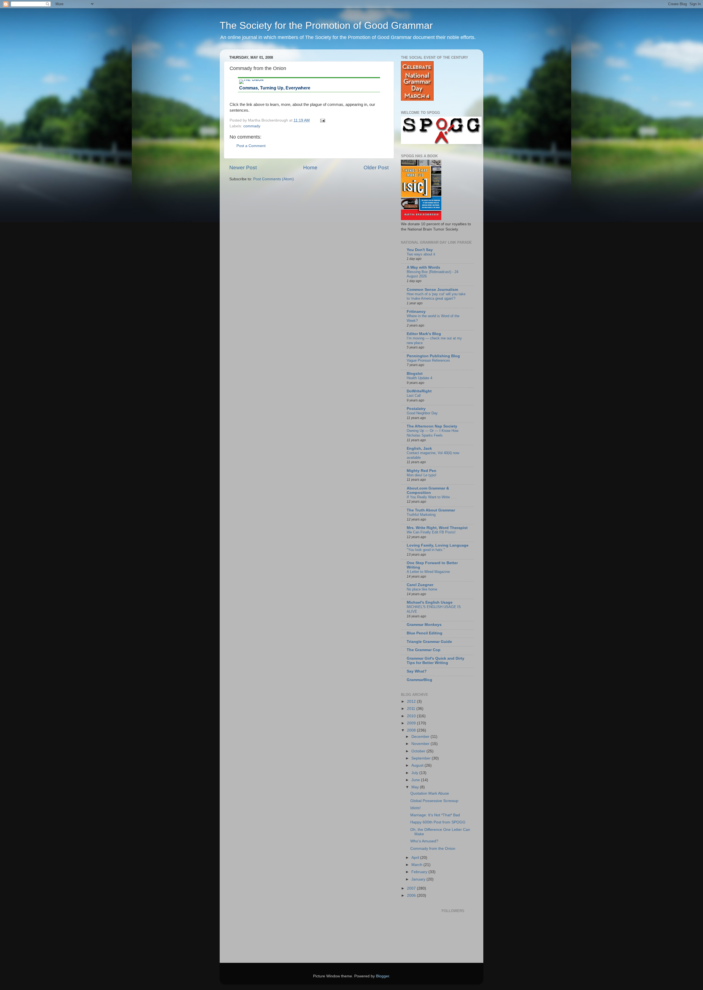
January (418, 879)
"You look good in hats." (426, 550)
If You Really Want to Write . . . (431, 497)
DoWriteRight (419, 391)
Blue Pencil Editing (424, 633)
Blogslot (415, 374)
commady (251, 126)
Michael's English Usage (430, 602)
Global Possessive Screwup (434, 801)
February (419, 872)
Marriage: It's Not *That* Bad (435, 815)
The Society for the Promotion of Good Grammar (326, 25)
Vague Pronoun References (428, 360)
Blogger (382, 976)
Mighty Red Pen (421, 471)
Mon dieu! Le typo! (421, 475)
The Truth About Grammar (431, 510)
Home (310, 167)
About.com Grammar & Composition (428, 490)
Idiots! (415, 808)
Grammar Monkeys (424, 625)
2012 (412, 701)
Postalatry (416, 409)
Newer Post (243, 167)
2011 (411, 709)
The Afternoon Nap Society (432, 426)
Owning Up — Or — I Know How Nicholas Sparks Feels (432, 433)
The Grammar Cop (423, 650)
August (418, 765)
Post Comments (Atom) (273, 179)
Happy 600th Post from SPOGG (437, 822)
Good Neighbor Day (422, 413)
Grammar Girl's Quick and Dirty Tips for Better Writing (435, 660)
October (418, 751)
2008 (412, 730)
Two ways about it (421, 254)
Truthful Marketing (421, 515)
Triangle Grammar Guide (429, 642)
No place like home (422, 589)
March (417, 865)
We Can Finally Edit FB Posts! (431, 532)
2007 (412, 888)
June (416, 780)
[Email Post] (322, 120)
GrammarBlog (419, 680)
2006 (412, 895)
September (421, 758)
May (415, 787)
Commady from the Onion (432, 848)
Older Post (376, 167)
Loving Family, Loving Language (437, 545)
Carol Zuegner (420, 585)
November (421, 744)
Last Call (414, 395)
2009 (412, 723)
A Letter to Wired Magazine (428, 572)
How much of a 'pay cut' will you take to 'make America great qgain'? (436, 296)
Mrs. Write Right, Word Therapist (437, 528)
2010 (412, 716)
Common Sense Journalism (432, 290)
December (421, 737)
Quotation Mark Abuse (429, 793)
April (415, 858)
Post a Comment (251, 146)
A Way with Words (423, 267)
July (415, 773)
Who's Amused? (424, 841)
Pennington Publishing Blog (433, 356)
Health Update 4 (419, 378)
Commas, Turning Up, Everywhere (274, 88)
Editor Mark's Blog (424, 334)
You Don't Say (420, 250)
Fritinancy (416, 312)
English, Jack (419, 448)
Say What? (417, 671)
